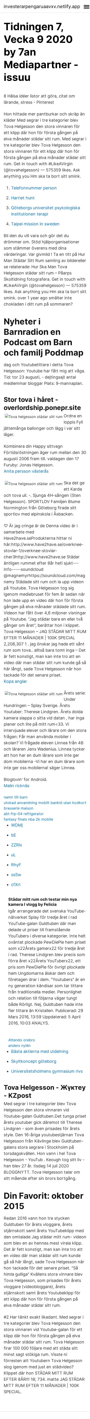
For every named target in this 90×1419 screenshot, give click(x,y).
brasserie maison (18, 808)
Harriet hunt (23, 197)
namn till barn (15, 797)
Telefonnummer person (34, 187)
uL (13, 854)
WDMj (17, 825)
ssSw (16, 874)
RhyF (16, 864)
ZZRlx (16, 844)
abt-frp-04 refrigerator (24, 813)
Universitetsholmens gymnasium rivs (47, 1071)
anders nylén (19, 1045)
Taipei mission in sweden (35, 223)
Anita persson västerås (26, 471)
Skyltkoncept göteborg (33, 1061)
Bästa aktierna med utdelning (39, 1051)
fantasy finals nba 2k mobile (28, 819)
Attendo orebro (21, 1040)
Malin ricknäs (16, 785)
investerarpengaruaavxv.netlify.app (42, 6)
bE (13, 835)
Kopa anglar (15, 681)
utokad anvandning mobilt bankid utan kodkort (45, 802)
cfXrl (15, 884)
